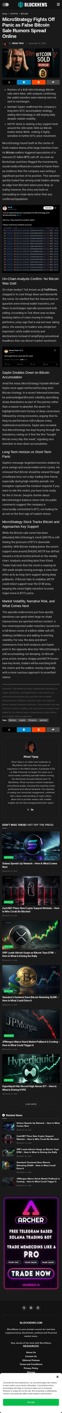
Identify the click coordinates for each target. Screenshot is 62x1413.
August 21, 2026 (10, 960)
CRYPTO (14, 14)
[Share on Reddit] (39, 82)
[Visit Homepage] (33, 5)
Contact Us (31, 1356)
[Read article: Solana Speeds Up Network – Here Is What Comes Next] (31, 845)
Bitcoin (10, 152)
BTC (27, 157)
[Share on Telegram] (24, 82)
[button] (57, 1376)
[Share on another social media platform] (53, 82)
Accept (31, 1402)
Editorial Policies (31, 1360)
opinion (43, 720)
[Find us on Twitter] (24, 1308)
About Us (31, 1352)
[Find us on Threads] (38, 1308)
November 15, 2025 (37, 43)
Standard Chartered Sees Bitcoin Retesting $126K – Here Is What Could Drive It (36, 1165)
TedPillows (50, 289)
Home (4, 14)
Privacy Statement (39, 1409)
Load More (31, 1104)
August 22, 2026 (10, 871)
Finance (32, 720)
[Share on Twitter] (9, 82)
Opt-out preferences (22, 1409)
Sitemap (31, 1372)
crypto (22, 720)
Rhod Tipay (18, 43)
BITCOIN (24, 14)
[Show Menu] (58, 4)
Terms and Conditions (31, 1364)
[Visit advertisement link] (31, 1243)
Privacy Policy (31, 1368)
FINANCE (9, 1036)
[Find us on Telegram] (31, 1307)
